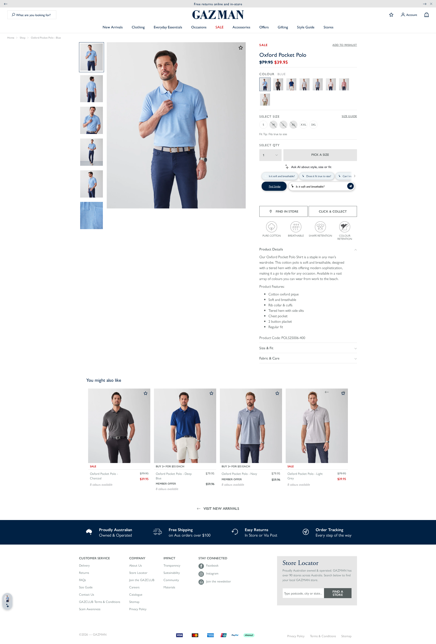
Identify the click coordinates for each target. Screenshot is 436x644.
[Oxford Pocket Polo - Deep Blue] (185, 426)
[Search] (13, 15)
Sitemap (134, 602)
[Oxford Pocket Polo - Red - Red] (344, 84)
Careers (134, 587)
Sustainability (172, 573)
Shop (22, 37)
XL (293, 124)
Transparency (172, 565)
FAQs (82, 580)
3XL (313, 124)
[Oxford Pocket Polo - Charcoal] (119, 426)
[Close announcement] (431, 3)
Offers (264, 27)
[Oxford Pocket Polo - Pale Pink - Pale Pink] (331, 84)
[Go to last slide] (326, 392)
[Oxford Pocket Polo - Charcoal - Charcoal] (278, 84)
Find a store (337, 593)
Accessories (241, 27)
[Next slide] (343, 392)
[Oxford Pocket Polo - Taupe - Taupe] (265, 99)
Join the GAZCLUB (141, 580)
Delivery (84, 565)
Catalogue (135, 594)
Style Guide (306, 27)
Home (10, 37)
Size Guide (349, 116)
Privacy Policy (137, 609)
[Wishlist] (391, 14)
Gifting (283, 27)
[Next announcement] (424, 4)
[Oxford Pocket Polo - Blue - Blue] (265, 84)
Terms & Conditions (323, 636)
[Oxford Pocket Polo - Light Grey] (317, 426)
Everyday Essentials (168, 27)
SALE (219, 27)
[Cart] (426, 14)
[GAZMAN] (218, 14)
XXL (303, 124)
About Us (135, 565)
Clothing (138, 27)
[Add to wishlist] (146, 393)
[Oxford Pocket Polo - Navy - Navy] (317, 84)
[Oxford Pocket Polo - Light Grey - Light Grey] (304, 84)
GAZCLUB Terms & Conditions (99, 602)
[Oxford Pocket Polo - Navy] (251, 426)
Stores (328, 27)
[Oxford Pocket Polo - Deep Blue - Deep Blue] (291, 84)
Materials (169, 587)
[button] (99, 558)
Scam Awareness (89, 609)
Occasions (198, 27)
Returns (84, 573)
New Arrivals (113, 27)
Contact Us (86, 594)
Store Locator (138, 573)
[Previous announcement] (5, 4)
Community (171, 580)
